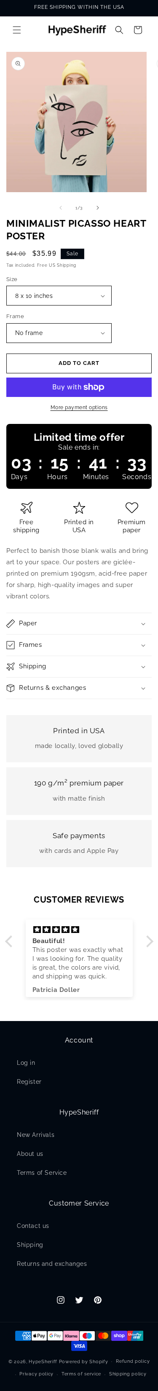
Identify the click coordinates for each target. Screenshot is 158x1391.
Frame (15, 316)
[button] (17, 30)
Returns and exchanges (52, 1263)
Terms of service (81, 1374)
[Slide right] (97, 207)
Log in (26, 1062)
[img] (79, 929)
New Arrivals (35, 1134)
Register (29, 1081)
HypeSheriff (43, 1361)
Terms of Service (42, 1172)
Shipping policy (128, 1374)
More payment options (79, 407)
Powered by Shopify (83, 1361)
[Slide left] (60, 207)
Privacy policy (36, 1374)
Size (12, 279)
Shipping (30, 1244)
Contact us (33, 1225)
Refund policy (133, 1361)
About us (30, 1153)
